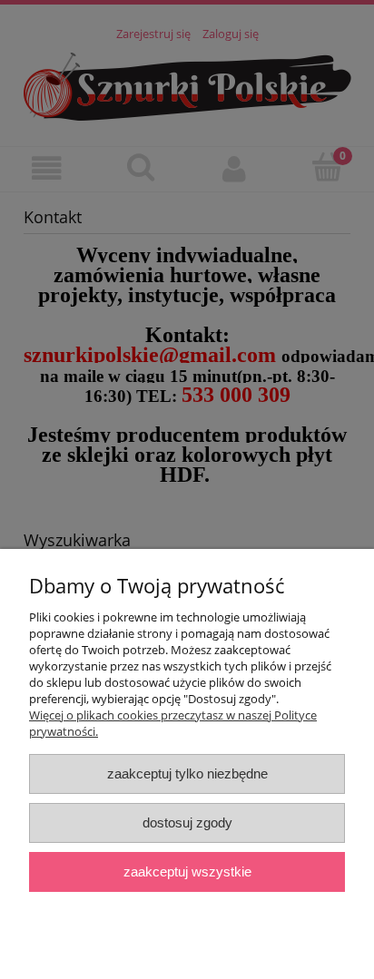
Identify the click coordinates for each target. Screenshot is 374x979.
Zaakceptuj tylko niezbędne (187, 773)
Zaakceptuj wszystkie (187, 871)
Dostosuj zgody (187, 822)
